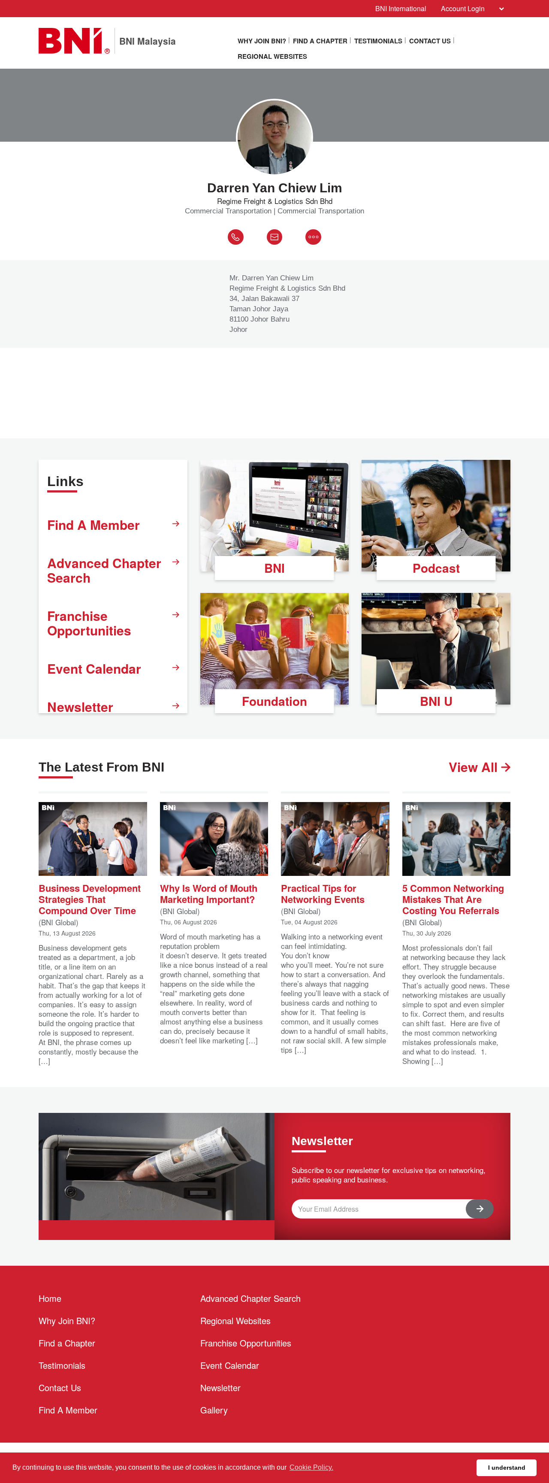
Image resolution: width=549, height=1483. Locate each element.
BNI (274, 568)
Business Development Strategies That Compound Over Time (90, 898)
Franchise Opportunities (89, 622)
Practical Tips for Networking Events (323, 893)
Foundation (274, 701)
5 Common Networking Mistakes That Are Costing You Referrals (453, 898)
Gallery (214, 1410)
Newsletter (80, 706)
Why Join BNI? (262, 41)
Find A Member (93, 524)
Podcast (436, 568)
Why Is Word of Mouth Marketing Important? (208, 893)
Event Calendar (94, 668)
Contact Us (430, 41)
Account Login (463, 8)
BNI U (436, 701)
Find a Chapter (320, 41)
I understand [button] (506, 1467)
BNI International (400, 8)
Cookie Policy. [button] (311, 1467)
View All (475, 766)
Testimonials (378, 41)
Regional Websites (272, 56)
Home (50, 1298)
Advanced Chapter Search (104, 570)
